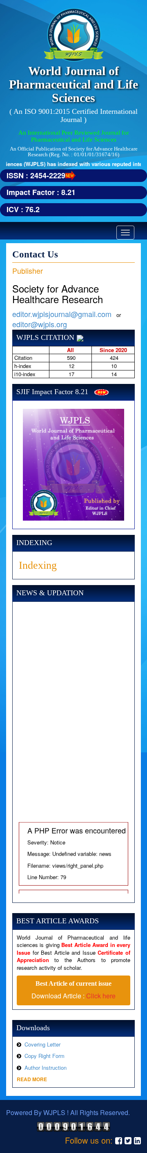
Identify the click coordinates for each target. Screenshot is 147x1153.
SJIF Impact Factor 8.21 (52, 392)
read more (32, 1079)
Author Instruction (45, 1067)
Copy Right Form (44, 1056)
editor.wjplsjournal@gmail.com (61, 313)
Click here (101, 995)
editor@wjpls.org (39, 324)
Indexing (38, 565)
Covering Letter (42, 1044)
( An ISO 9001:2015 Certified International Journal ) (73, 115)
